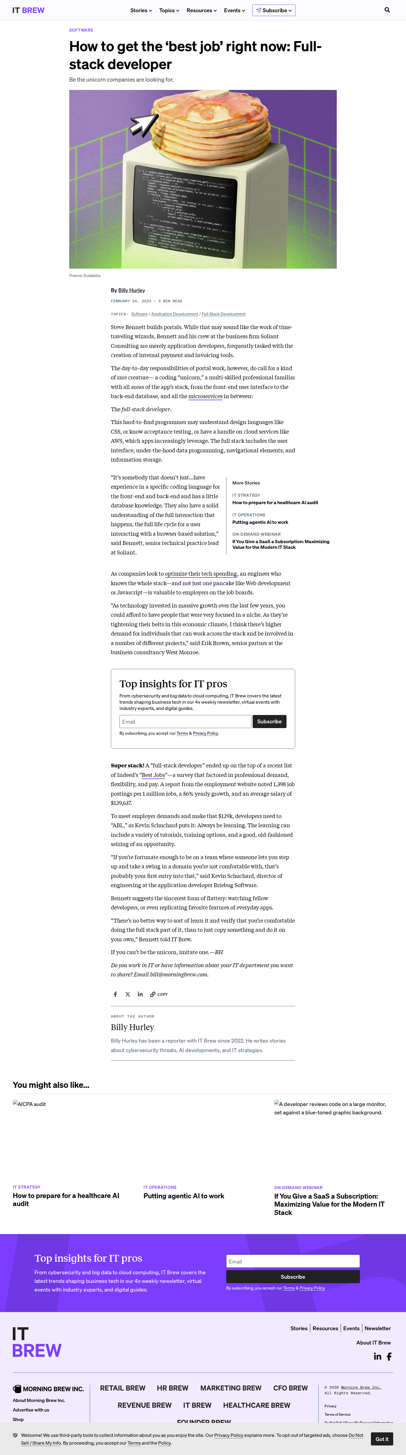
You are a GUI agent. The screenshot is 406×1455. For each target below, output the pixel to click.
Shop (18, 1419)
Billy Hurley (131, 289)
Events (232, 10)
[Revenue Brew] (145, 1405)
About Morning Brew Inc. (39, 1400)
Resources (199, 10)
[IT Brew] (198, 1405)
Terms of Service (337, 1414)
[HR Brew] (172, 1388)
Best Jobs (153, 774)
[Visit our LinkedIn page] (378, 1357)
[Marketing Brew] (231, 1388)
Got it (382, 1438)
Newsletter (378, 1328)
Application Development (174, 313)
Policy (164, 1443)
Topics (167, 10)
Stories (138, 10)
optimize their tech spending (201, 573)
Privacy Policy (228, 1435)
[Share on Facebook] (115, 994)
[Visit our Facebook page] (389, 1357)
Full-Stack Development (224, 313)
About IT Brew (373, 1342)
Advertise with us (31, 1409)
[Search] (387, 10)
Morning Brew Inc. (361, 1387)
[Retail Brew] (123, 1388)
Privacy (330, 1406)
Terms (134, 1443)
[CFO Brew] (290, 1388)
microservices (205, 396)
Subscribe (269, 721)
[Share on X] (127, 994)
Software (139, 313)
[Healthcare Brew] (257, 1405)
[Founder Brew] (204, 1422)
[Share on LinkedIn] (140, 994)
